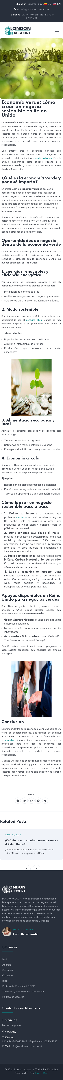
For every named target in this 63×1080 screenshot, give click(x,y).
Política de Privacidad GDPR (18, 986)
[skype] (45, 801)
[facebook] (18, 801)
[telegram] (38, 801)
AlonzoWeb (41, 1073)
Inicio (5, 959)
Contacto (7, 975)
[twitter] (25, 801)
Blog (4, 980)
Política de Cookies (13, 996)
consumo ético (34, 320)
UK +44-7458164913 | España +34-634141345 (29, 1041)
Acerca (6, 964)
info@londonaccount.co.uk (35, 9)
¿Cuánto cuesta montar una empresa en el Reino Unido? (31, 842)
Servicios (7, 970)
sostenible (9, 740)
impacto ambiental (42, 158)
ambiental (21, 517)
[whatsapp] (31, 801)
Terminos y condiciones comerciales (23, 991)
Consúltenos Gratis (25, 934)
